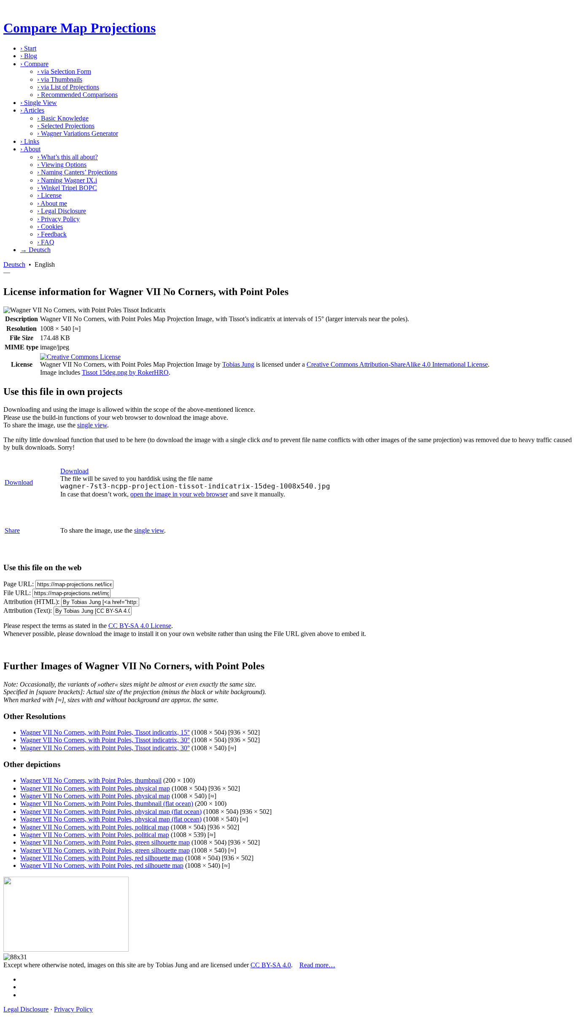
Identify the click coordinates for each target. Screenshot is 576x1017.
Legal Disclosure (61, 211)
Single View (38, 102)
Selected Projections (65, 125)
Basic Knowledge (63, 118)
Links (29, 141)
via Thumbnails (59, 79)
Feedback (52, 234)
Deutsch (14, 264)
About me (52, 203)
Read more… (317, 965)
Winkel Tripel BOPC (67, 187)
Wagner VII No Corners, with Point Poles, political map (94, 827)
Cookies (50, 226)
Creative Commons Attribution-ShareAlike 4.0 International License (397, 364)
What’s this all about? (67, 157)
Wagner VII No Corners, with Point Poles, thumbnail (90, 780)
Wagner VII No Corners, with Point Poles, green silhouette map (105, 842)
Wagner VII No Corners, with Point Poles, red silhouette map (101, 857)
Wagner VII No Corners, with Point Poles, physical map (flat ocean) (111, 811)
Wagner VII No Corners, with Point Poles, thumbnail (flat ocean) (106, 803)
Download (19, 482)
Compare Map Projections (79, 27)
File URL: (17, 592)
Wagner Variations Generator (77, 133)
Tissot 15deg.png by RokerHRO (125, 372)
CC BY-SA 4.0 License (139, 625)
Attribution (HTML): (31, 601)
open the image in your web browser (179, 494)
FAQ (45, 242)
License (49, 195)
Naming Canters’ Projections (77, 172)
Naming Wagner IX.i (67, 180)
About (30, 149)
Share (12, 530)
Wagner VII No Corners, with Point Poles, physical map (95, 788)
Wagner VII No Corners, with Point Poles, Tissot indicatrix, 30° (105, 739)
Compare (34, 63)
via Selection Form (64, 71)
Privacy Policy (58, 219)
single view (92, 425)
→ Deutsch (35, 249)
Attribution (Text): (27, 610)
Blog (28, 55)
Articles (32, 110)
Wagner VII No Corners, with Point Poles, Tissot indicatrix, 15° (105, 732)
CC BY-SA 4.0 (270, 965)
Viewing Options (61, 164)
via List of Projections (68, 87)
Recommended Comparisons (77, 94)
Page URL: (18, 584)
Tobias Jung (238, 364)
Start (28, 48)
